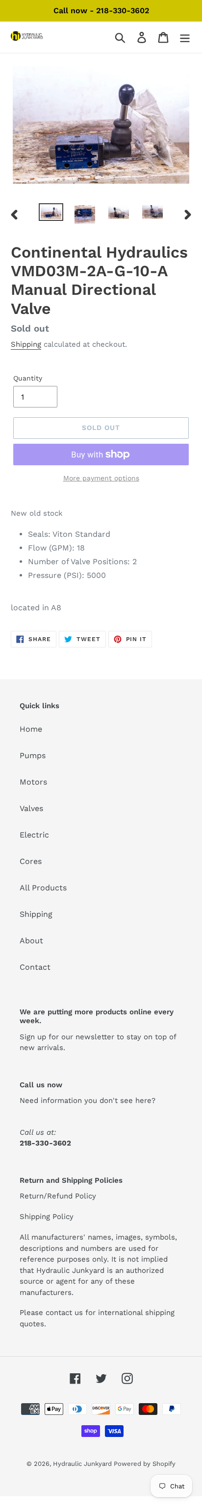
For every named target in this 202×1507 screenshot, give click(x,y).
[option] (51, 214)
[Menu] (185, 37)
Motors (33, 782)
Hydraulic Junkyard (83, 1463)
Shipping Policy (47, 1216)
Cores (31, 861)
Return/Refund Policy (58, 1196)
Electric (34, 834)
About (31, 940)
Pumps (33, 755)
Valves (31, 808)
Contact (35, 967)
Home (31, 729)
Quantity (27, 378)
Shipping (26, 344)
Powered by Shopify (145, 1463)
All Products (43, 887)
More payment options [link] (101, 478)
